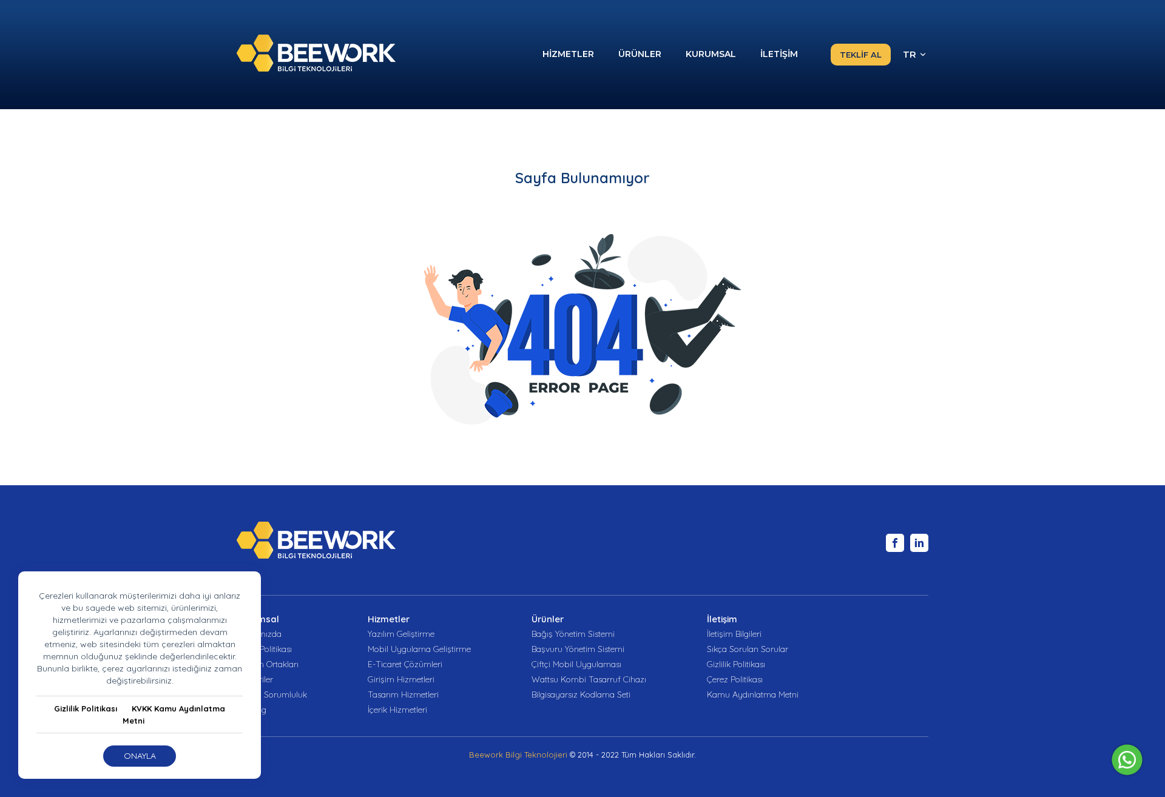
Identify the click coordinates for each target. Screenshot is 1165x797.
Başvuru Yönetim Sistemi (578, 649)
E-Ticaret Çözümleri (405, 664)
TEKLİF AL (861, 54)
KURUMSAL (711, 54)
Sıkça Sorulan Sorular (747, 649)
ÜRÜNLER (639, 54)
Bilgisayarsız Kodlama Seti (581, 695)
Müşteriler (255, 679)
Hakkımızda (259, 634)
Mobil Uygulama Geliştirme (419, 649)
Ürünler (548, 619)
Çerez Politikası (735, 679)
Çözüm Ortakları (268, 664)
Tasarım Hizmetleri (403, 695)
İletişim (722, 619)
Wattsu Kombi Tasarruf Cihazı (589, 679)
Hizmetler (389, 619)
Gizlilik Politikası (85, 708)
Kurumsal (258, 619)
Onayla (140, 755)
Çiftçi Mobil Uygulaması (576, 664)
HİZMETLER (568, 54)
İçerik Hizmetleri (397, 710)
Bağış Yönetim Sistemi (573, 634)
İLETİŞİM (779, 54)
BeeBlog (251, 710)
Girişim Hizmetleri (401, 679)
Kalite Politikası (264, 649)
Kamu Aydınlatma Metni (753, 695)
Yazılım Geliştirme (401, 634)
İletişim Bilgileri (734, 634)
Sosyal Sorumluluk (272, 695)
